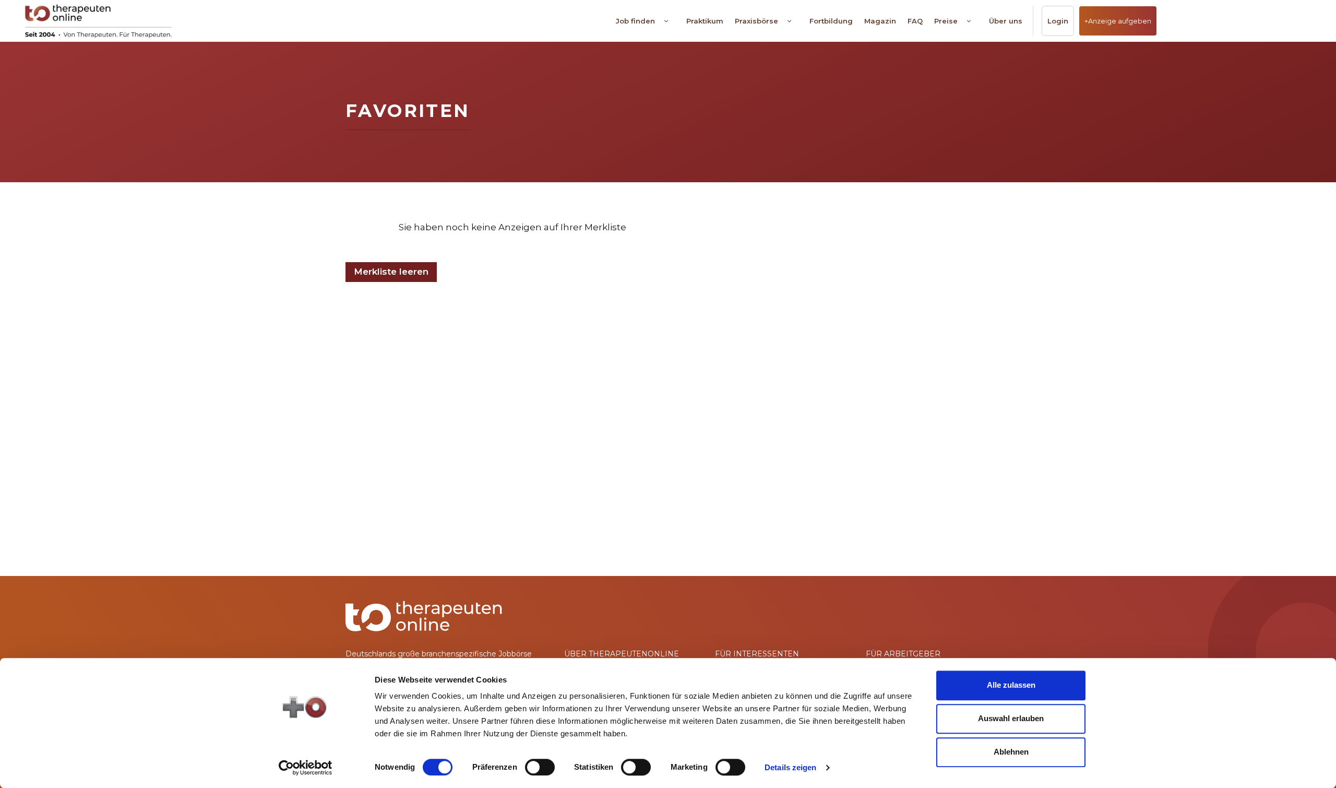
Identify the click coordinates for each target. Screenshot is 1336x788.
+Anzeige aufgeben (1117, 21)
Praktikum (704, 21)
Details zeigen (790, 767)
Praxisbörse (756, 21)
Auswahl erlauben (1011, 718)
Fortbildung (831, 21)
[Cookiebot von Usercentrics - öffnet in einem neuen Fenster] (305, 767)
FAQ (915, 21)
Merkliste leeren (391, 271)
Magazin (880, 21)
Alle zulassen (1011, 684)
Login (1057, 21)
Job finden (635, 21)
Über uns (1005, 21)
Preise (946, 21)
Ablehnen (1011, 751)
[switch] (540, 767)
